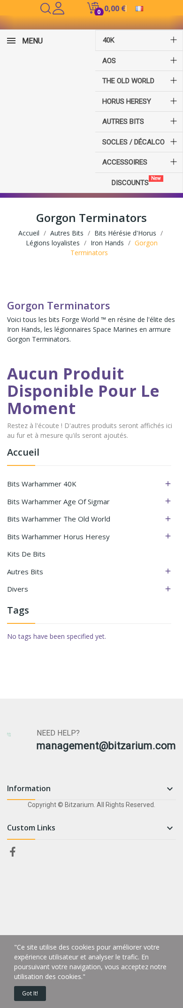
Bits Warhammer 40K (41, 483)
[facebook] (12, 852)
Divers (17, 588)
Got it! (30, 993)
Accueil (23, 453)
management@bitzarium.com (106, 745)
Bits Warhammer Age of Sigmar (58, 501)
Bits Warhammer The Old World (58, 518)
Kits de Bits (26, 553)
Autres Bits (25, 571)
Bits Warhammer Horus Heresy (58, 536)
